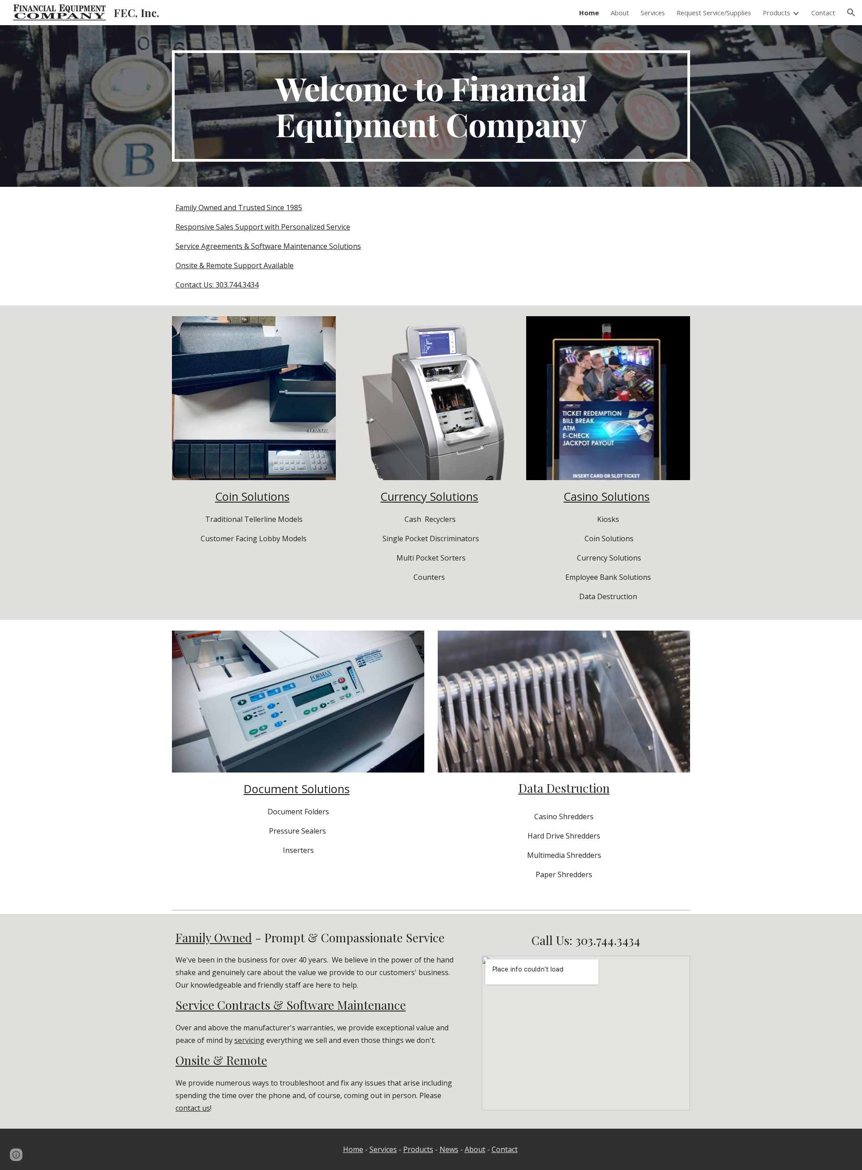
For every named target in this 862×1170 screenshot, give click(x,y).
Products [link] (776, 12)
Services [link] (653, 12)
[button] (851, 12)
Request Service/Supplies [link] (714, 12)
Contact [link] (823, 12)
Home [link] (589, 12)
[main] (431, 106)
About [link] (620, 12)
